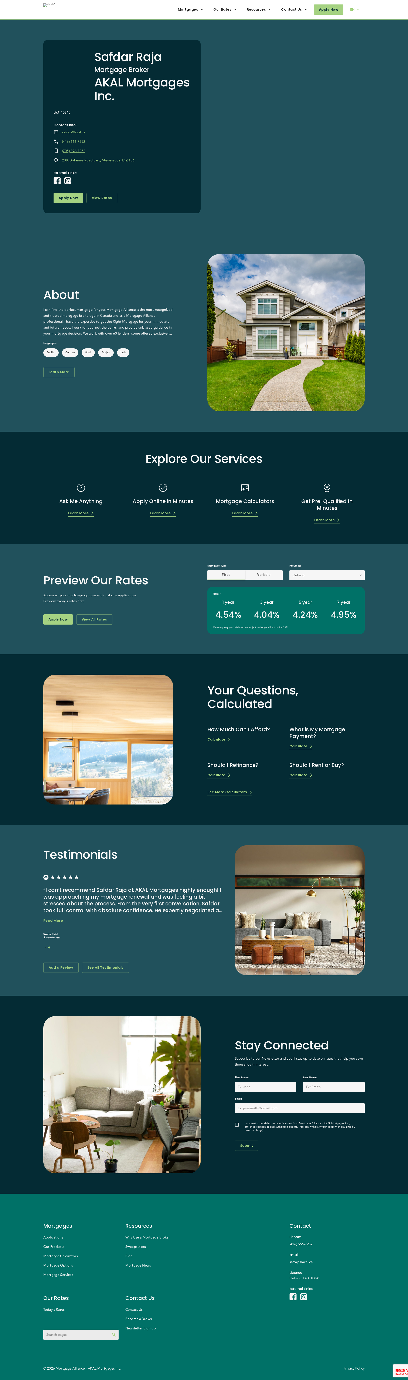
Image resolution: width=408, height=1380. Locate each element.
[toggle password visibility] (114, 1335)
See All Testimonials (105, 967)
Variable (264, 575)
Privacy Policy (354, 1368)
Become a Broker (138, 1319)
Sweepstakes (135, 1246)
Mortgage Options (58, 1265)
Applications (53, 1237)
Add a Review (61, 967)
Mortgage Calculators (60, 1256)
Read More (53, 920)
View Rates (102, 197)
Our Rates (222, 9)
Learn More (59, 372)
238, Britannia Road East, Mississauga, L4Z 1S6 (98, 160)
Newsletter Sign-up (140, 1328)
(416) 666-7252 (73, 141)
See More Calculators (227, 792)
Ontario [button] (298, 575)
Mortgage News (138, 1265)
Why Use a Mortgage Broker (147, 1237)
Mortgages (188, 9)
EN (352, 9)
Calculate (216, 739)
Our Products (53, 1246)
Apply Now (328, 9)
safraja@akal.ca (73, 132)
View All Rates (94, 619)
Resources (256, 9)
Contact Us (291, 9)
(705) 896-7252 (73, 151)
